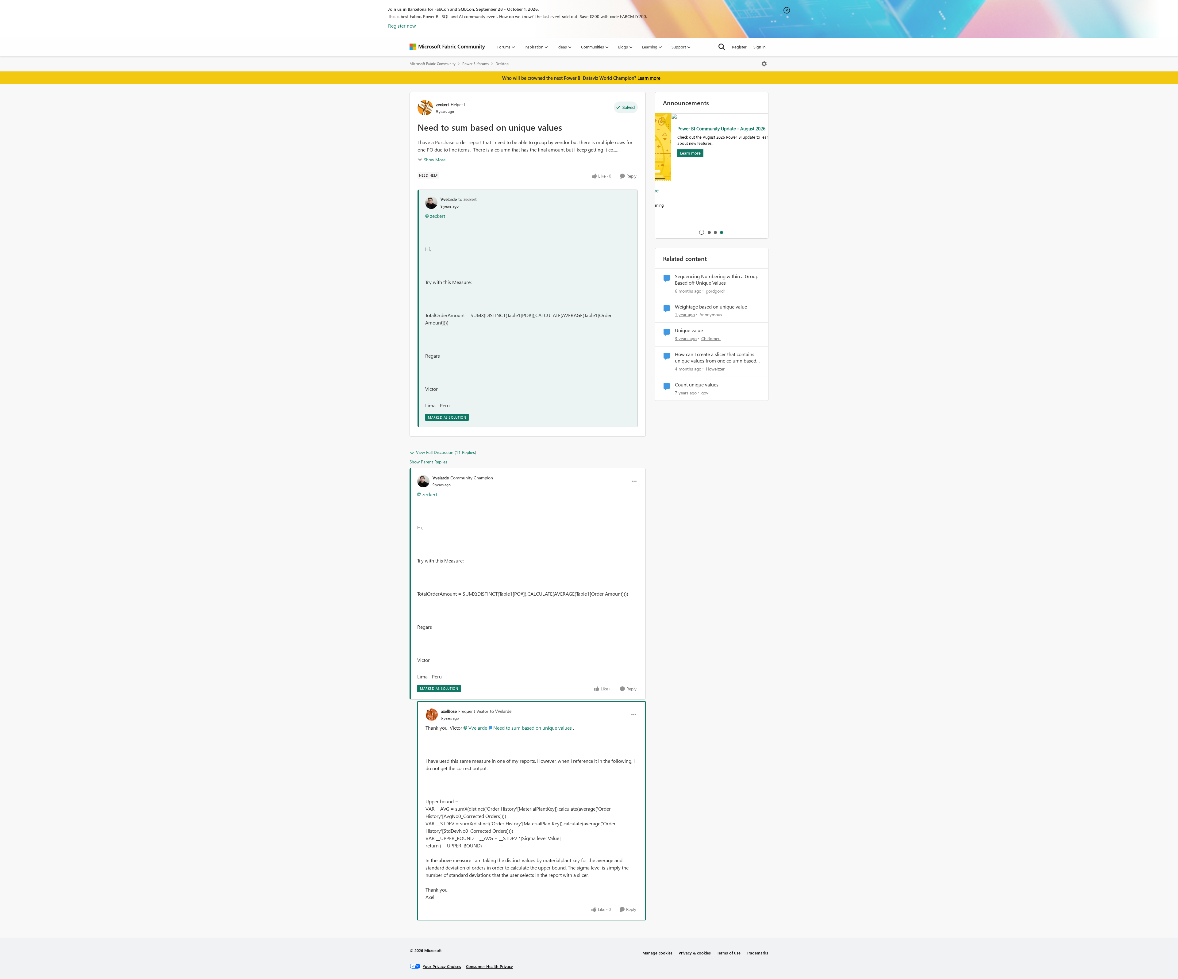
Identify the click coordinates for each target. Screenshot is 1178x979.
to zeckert (467, 199)
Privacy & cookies (695, 952)
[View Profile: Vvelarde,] (431, 203)
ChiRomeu (711, 338)
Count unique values (696, 385)
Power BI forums (475, 63)
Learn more (648, 78)
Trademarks (757, 952)
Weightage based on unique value (711, 307)
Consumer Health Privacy (489, 966)
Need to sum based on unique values (532, 727)
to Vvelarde (500, 711)
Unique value (689, 330)
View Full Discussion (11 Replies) (446, 452)
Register (739, 46)
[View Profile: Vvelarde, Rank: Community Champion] (423, 481)
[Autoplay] (701, 232)
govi (705, 393)
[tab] (709, 232)
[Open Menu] (764, 64)
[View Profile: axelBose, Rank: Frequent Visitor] (431, 714)
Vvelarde (449, 199)
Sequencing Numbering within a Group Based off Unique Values (716, 279)
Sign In (759, 46)
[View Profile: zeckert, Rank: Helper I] (425, 107)
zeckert (442, 104)
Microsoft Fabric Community (433, 63)
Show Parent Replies (428, 462)
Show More (434, 160)
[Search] (722, 47)
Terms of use (729, 952)
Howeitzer (715, 369)
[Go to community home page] (447, 47)
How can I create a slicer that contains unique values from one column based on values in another (715, 357)
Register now (402, 25)
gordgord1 (716, 291)
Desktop (502, 63)
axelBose (449, 711)
